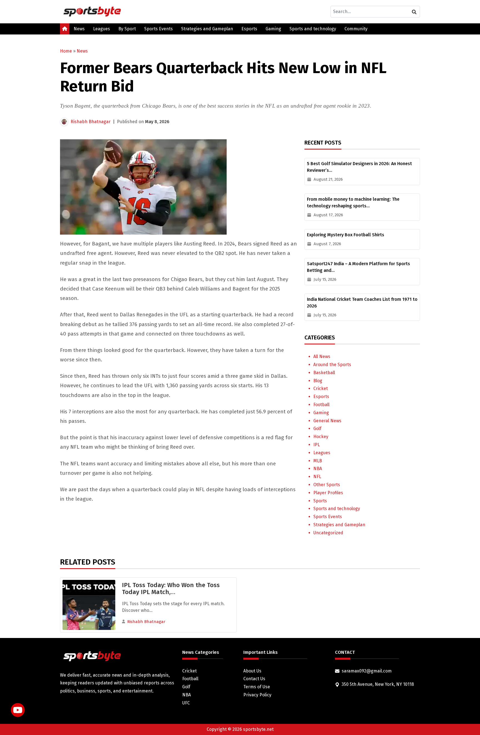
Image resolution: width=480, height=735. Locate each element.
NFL (317, 476)
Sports (320, 500)
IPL (316, 444)
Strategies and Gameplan (207, 28)
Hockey (320, 436)
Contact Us (254, 678)
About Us (252, 671)
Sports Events (158, 28)
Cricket (320, 388)
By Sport (127, 28)
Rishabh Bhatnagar (91, 121)
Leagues (101, 28)
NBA (317, 468)
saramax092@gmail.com (367, 671)
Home (66, 51)
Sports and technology (312, 28)
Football (321, 404)
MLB (317, 460)
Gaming (273, 28)
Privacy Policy (257, 694)
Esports (249, 28)
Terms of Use (256, 686)
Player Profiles (328, 492)
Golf (317, 428)
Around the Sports (332, 364)
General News (327, 420)
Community (356, 28)
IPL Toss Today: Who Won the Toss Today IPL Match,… (171, 588)
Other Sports (326, 484)
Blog (317, 380)
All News (321, 356)
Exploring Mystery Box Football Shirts (345, 234)
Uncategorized (328, 532)
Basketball (324, 372)
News (79, 28)
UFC (186, 703)
